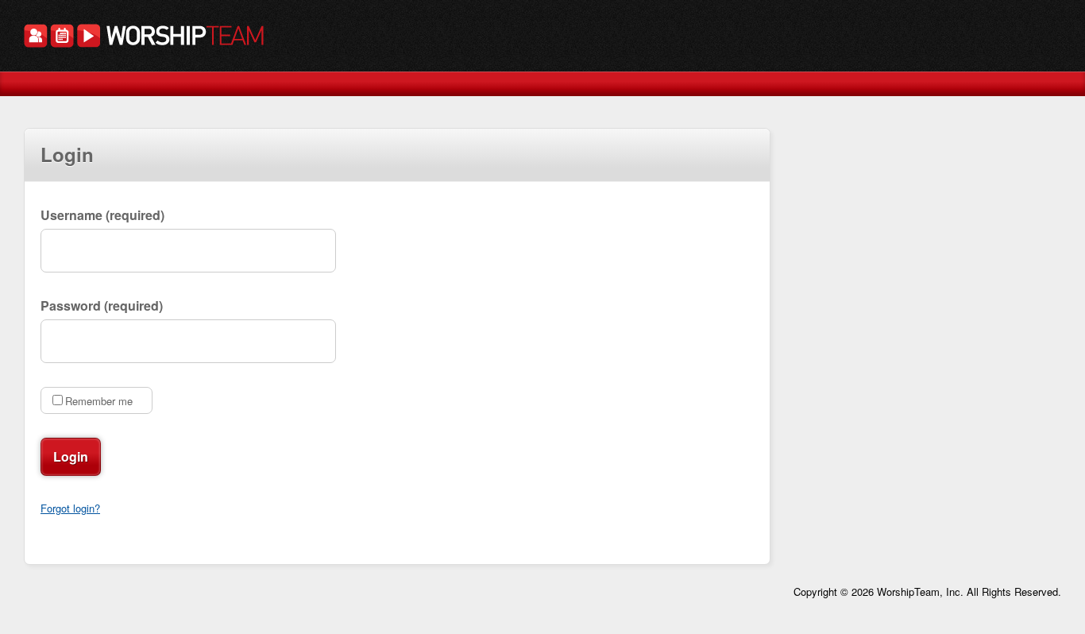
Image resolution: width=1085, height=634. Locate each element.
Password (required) (102, 305)
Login (70, 456)
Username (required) (102, 215)
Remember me (99, 400)
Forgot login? (70, 508)
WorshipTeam (144, 38)
